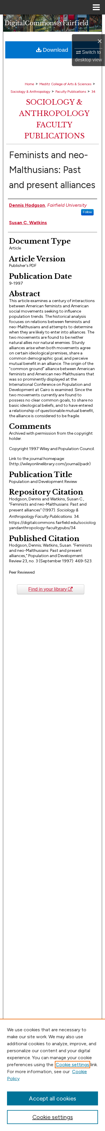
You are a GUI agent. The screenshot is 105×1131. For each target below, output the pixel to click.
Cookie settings (72, 1064)
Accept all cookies (52, 1098)
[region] (52, 1075)
